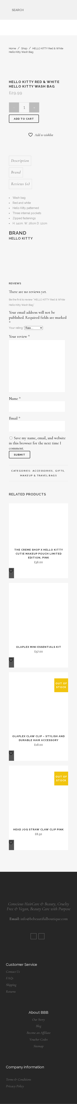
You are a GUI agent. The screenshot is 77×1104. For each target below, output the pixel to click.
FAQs (9, 978)
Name (15, 398)
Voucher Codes (38, 1039)
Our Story (38, 1019)
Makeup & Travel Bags (38, 475)
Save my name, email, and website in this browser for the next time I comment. (37, 443)
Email (14, 418)
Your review (19, 336)
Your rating (16, 327)
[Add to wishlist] (11, 573)
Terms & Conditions (18, 1079)
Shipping (11, 985)
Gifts (59, 470)
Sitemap (38, 1046)
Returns (11, 991)
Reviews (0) (20, 184)
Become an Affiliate (39, 1032)
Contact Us (13, 971)
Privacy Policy (15, 1086)
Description (20, 160)
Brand (16, 172)
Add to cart (24, 118)
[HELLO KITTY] (35, 259)
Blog (38, 1026)
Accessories (43, 470)
